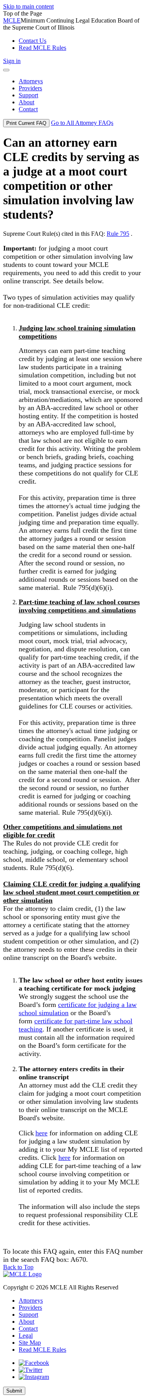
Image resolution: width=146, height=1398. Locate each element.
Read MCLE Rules (42, 1349)
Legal (26, 1335)
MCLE (12, 20)
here (41, 1133)
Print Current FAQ (26, 123)
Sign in (12, 61)
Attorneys (31, 1300)
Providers (30, 1307)
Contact (28, 1328)
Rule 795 (118, 233)
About (26, 1321)
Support (28, 1314)
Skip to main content (28, 6)
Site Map (30, 1342)
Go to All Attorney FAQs (82, 122)
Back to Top (18, 1267)
